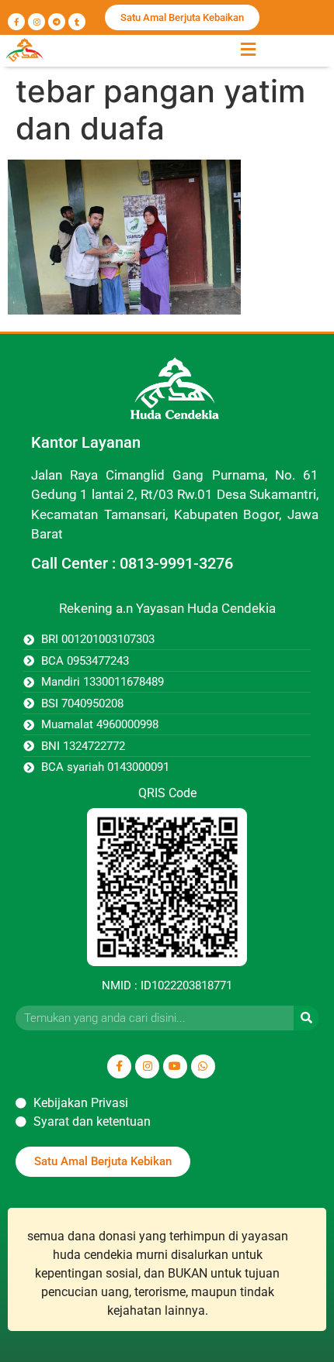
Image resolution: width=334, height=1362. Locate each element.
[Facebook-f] (16, 21)
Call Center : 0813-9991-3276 (132, 563)
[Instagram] (36, 21)
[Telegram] (56, 21)
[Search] (306, 1018)
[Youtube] (175, 1066)
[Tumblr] (76, 21)
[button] (248, 49)
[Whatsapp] (203, 1066)
